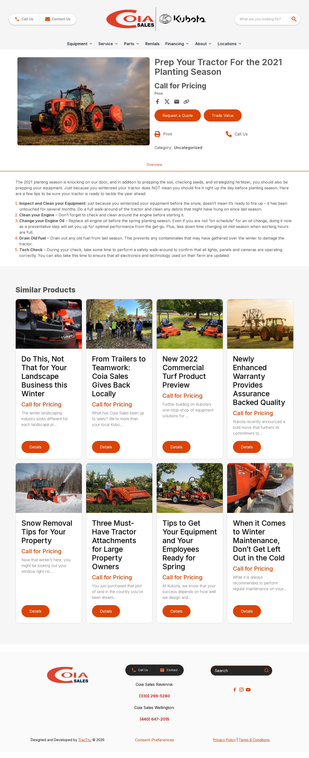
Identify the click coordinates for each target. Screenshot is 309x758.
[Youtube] (248, 689)
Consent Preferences (154, 739)
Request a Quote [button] (177, 115)
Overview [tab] (154, 165)
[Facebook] (234, 689)
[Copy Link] (186, 102)
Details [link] (35, 447)
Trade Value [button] (223, 115)
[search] (294, 19)
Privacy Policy (224, 740)
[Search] (266, 670)
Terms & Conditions (254, 740)
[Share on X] (167, 102)
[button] (24, 19)
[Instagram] (241, 689)
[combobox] (267, 19)
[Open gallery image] (83, 101)
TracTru (84, 740)
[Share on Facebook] (157, 102)
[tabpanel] (83, 102)
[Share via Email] (177, 102)
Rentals (152, 43)
